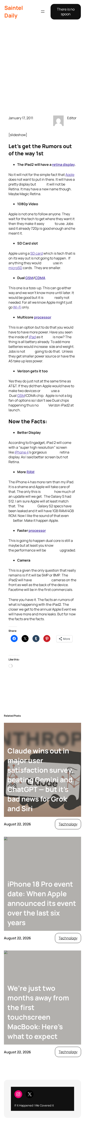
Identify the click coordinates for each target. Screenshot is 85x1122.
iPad (32, 336)
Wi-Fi (17, 307)
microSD (15, 267)
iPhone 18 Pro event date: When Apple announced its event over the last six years (41, 903)
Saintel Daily (13, 11)
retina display (63, 164)
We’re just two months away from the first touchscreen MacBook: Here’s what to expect (38, 1012)
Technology (68, 824)
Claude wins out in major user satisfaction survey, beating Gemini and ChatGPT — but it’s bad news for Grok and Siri (40, 779)
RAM (30, 471)
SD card (36, 253)
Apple (69, 174)
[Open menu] (42, 11)
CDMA (40, 277)
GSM (29, 277)
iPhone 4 (22, 452)
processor (42, 317)
